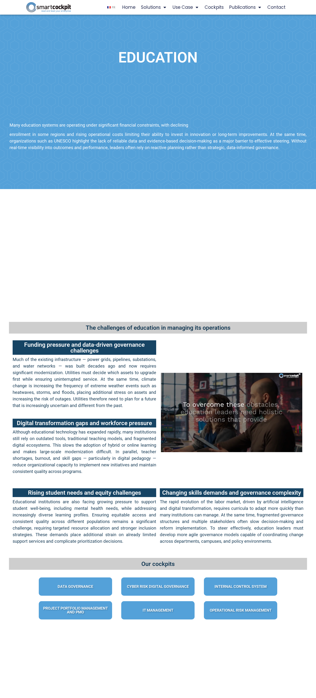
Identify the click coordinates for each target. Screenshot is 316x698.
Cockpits (214, 7)
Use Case (182, 7)
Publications (242, 7)
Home (129, 7)
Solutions (151, 7)
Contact (276, 7)
